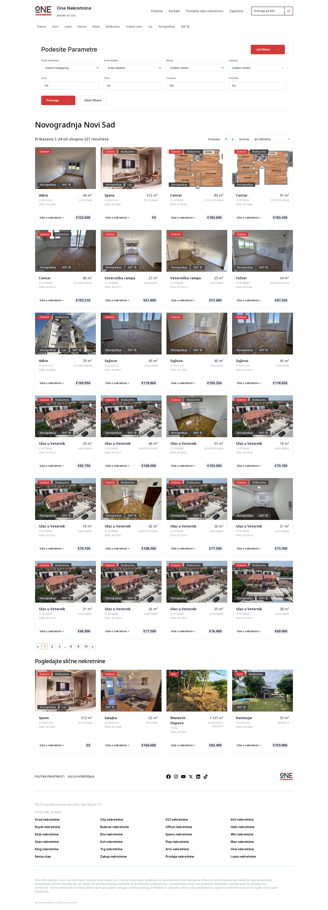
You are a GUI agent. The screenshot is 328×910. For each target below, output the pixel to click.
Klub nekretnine (47, 834)
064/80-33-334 (66, 15)
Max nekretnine (242, 842)
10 (86, 646)
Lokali (68, 26)
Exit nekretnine (111, 842)
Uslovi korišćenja (81, 776)
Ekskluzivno (113, 26)
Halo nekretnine (243, 827)
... (65, 646)
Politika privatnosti (50, 776)
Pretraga (58, 100)
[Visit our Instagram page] (176, 776)
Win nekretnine (242, 834)
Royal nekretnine (47, 827)
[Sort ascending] (226, 139)
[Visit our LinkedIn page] (198, 776)
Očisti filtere (92, 100)
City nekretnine (111, 819)
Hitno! (96, 26)
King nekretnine (47, 849)
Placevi (82, 26)
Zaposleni (236, 11)
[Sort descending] (232, 139)
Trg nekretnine (111, 849)
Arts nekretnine (177, 849)
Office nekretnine (179, 827)
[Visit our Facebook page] (168, 776)
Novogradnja (166, 26)
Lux (150, 26)
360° (183, 26)
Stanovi (41, 26)
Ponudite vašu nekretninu (204, 11)
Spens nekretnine (179, 834)
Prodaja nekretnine (180, 856)
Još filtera (268, 49)
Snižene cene (134, 26)
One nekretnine (242, 849)
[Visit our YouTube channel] (183, 776)
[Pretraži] (288, 11)
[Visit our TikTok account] (205, 776)
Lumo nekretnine (243, 856)
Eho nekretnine (111, 834)
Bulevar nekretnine (114, 827)
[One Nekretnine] (43, 11)
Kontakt (174, 11)
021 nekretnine (177, 819)
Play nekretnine (177, 842)
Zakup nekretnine (113, 856)
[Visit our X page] (190, 776)
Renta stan (43, 856)
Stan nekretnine (47, 842)
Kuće (55, 26)
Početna (157, 11)
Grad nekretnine (47, 819)
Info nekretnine (242, 819)
